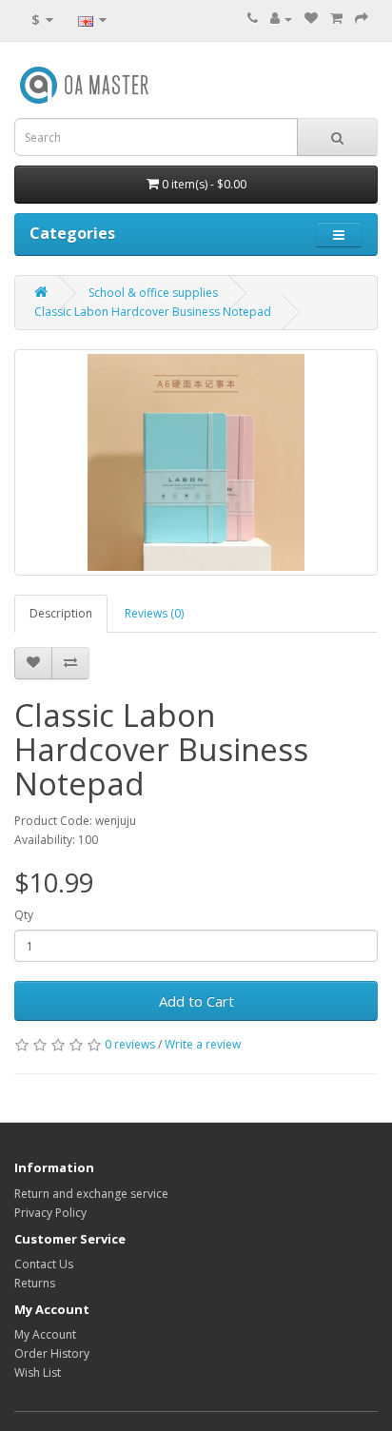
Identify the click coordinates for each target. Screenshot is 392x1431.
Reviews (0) (154, 613)
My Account (45, 1334)
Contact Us (43, 1264)
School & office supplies (153, 292)
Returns (34, 1283)
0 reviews (130, 1044)
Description (60, 613)
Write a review (203, 1044)
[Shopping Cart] (336, 18)
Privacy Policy (50, 1213)
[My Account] (281, 18)
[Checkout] (361, 18)
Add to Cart (196, 1000)
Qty (23, 915)
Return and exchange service (91, 1194)
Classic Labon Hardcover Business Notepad (152, 312)
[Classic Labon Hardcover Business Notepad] (196, 462)
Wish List (37, 1372)
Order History (51, 1353)
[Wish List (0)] (311, 18)
